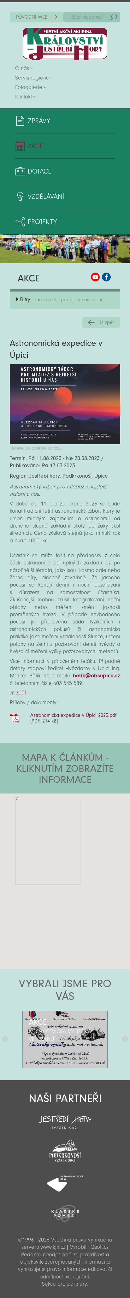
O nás (22, 68)
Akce (35, 146)
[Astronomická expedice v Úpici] (65, 442)
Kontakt (23, 96)
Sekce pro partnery (64, 1284)
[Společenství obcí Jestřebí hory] (65, 1118)
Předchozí (5, 1039)
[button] (82, 831)
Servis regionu (32, 77)
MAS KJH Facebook (106, 277)
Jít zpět (106, 322)
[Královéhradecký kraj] (65, 1180)
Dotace (39, 171)
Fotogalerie (28, 87)
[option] (65, 1039)
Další (125, 1039)
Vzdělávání (46, 196)
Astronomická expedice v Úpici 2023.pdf (73, 715)
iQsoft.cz (99, 1247)
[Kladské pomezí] (65, 1210)
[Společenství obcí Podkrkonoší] (65, 1149)
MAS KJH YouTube (95, 277)
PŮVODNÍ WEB (32, 17)
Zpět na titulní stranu (65, 44)
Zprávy (39, 121)
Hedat (113, 17)
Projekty (42, 222)
